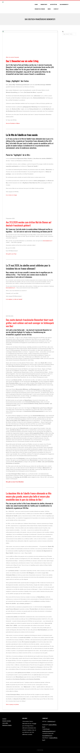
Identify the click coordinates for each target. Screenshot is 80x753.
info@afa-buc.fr (51, 721)
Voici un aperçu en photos (12, 704)
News (49, 9)
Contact (56, 9)
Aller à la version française (12, 57)
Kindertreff (44, 4)
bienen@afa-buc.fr (47, 240)
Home (36, 4)
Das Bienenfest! (64, 4)
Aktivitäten (53, 4)
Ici (11, 195)
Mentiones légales (7, 725)
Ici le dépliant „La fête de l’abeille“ (14, 299)
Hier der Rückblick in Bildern (13, 123)
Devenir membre (6, 721)
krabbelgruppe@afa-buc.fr (48, 731)
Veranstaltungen (40, 9)
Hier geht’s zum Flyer (11, 254)
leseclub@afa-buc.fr (47, 735)
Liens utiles (5, 723)
